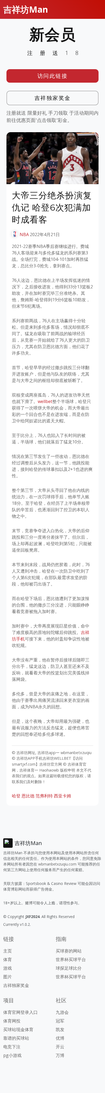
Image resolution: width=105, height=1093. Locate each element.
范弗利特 (44, 796)
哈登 (16, 796)
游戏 (7, 968)
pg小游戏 (12, 1055)
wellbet (45, 401)
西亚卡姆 (62, 796)
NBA (24, 234)
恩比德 (28, 796)
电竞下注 (11, 1047)
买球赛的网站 (69, 951)
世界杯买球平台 (71, 959)
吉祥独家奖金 (52, 97)
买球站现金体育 (18, 1029)
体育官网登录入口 (20, 1012)
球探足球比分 (69, 968)
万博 (60, 1055)
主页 (7, 951)
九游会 (62, 1012)
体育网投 (11, 1021)
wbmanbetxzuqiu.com (57, 864)
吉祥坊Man (25, 9)
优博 (60, 1038)
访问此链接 (52, 75)
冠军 (60, 1021)
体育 (7, 959)
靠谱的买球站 (16, 1038)
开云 (60, 1047)
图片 (7, 977)
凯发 (60, 1029)
